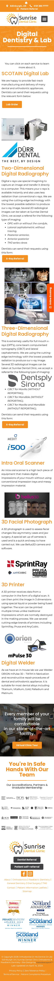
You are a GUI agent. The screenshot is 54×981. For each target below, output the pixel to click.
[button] (44, 19)
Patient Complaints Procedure (36, 974)
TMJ (45, 883)
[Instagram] (30, 874)
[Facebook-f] (24, 874)
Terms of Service (11, 974)
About (7, 879)
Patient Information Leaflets (32, 887)
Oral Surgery (34, 883)
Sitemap (27, 891)
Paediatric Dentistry (39, 879)
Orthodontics (20, 879)
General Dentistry (16, 883)
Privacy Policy (15, 971)
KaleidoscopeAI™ (44, 962)
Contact (11, 887)
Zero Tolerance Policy (34, 971)
